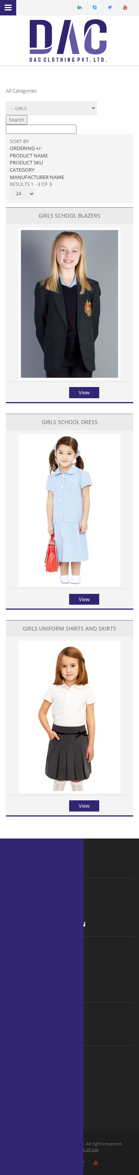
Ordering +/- (26, 148)
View (84, 392)
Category (22, 169)
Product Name (29, 155)
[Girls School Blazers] (69, 378)
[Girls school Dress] (69, 584)
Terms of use (85, 1149)
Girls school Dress (70, 422)
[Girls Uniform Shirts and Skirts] (69, 791)
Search (16, 119)
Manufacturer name (37, 177)
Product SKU (26, 162)
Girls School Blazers (69, 215)
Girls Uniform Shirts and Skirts (69, 628)
